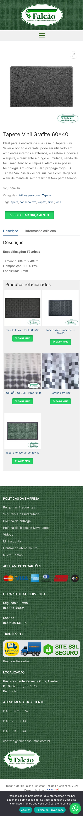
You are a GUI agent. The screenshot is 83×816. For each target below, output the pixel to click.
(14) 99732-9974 (15, 711)
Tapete (46, 195)
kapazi (42, 202)
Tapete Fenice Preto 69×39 (22, 330)
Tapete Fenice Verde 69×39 (22, 452)
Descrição (10, 231)
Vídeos (8, 534)
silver (51, 202)
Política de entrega (17, 521)
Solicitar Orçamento (31, 215)
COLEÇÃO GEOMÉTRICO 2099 (22, 392)
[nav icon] (42, 36)
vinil (58, 202)
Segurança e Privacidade (21, 514)
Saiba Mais (23, 338)
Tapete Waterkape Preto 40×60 (60, 331)
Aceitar (25, 809)
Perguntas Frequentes (19, 507)
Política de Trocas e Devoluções (26, 528)
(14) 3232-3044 (14, 721)
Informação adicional (41, 231)
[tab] (10, 231)
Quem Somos (13, 555)
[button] (73, 54)
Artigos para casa (29, 195)
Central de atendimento (20, 548)
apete (14, 202)
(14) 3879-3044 (14, 731)
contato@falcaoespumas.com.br (26, 741)
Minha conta (12, 541)
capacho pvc (28, 202)
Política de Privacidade (50, 809)
